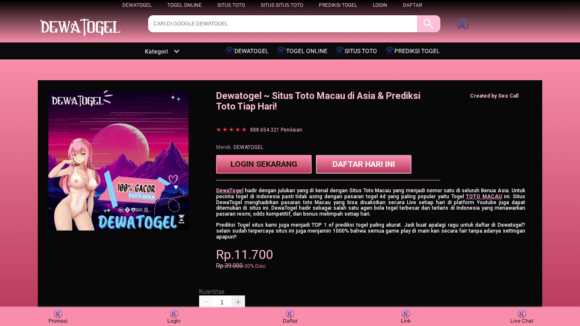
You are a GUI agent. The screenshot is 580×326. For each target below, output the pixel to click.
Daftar (290, 321)
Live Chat (521, 321)
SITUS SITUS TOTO (282, 5)
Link (406, 321)
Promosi (58, 321)
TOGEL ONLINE (184, 5)
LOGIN (380, 5)
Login (173, 321)
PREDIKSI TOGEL (338, 5)
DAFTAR (412, 5)
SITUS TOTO (231, 5)
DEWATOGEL (137, 5)
